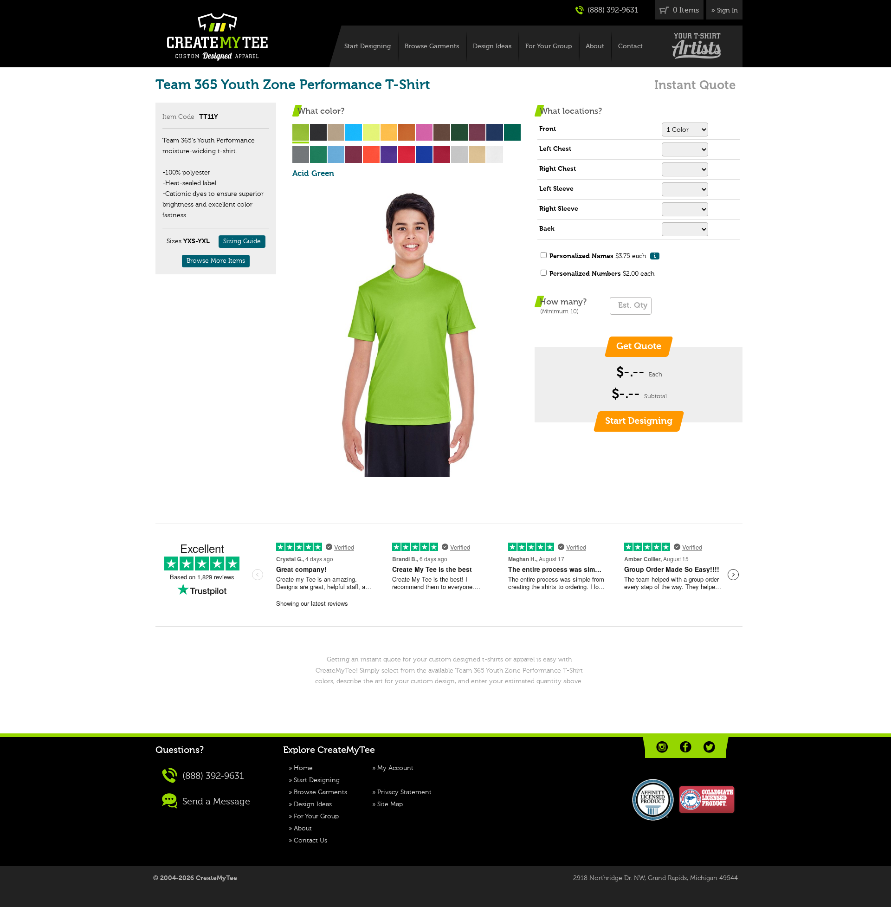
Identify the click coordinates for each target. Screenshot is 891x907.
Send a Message (215, 801)
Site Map (390, 804)
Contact (630, 46)
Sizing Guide (242, 241)
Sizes (174, 241)
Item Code (178, 117)
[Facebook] (686, 747)
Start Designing (367, 46)
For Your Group (548, 46)
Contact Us (310, 840)
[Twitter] (709, 747)
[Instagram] (662, 747)
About (595, 46)
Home (303, 768)
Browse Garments (432, 46)
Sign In (727, 10)
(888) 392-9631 (612, 10)
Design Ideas (492, 46)
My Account (395, 768)
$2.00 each (601, 274)
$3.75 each (602, 256)
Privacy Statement (404, 792)
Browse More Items (216, 261)
